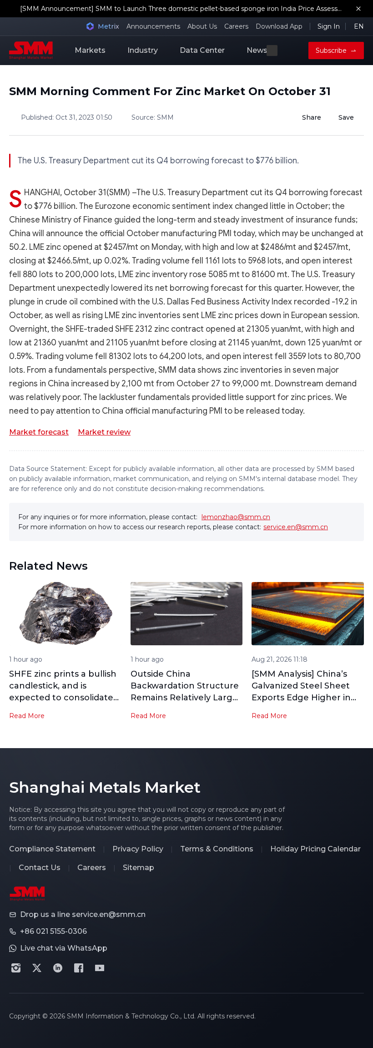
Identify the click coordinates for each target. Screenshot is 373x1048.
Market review (104, 432)
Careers (236, 26)
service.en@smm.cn (295, 527)
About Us (202, 26)
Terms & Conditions (216, 849)
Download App (279, 26)
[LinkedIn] (58, 968)
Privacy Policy (137, 849)
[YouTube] (99, 968)
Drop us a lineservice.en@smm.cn (83, 914)
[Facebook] (79, 968)
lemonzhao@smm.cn (236, 517)
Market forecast (39, 432)
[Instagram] (16, 968)
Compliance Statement (52, 849)
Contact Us (39, 867)
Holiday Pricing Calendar (315, 849)
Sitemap (138, 867)
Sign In (329, 26)
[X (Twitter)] (37, 968)
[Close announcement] (358, 8)
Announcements (153, 26)
